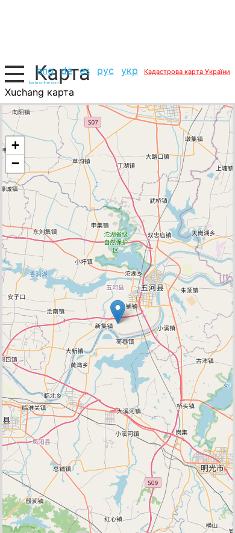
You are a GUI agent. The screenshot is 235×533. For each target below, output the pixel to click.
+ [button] (15, 145)
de (66, 70)
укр (129, 70)
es (85, 70)
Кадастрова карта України (187, 71)
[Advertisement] (117, 30)
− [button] (15, 163)
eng (45, 70)
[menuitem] (45, 70)
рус (105, 70)
